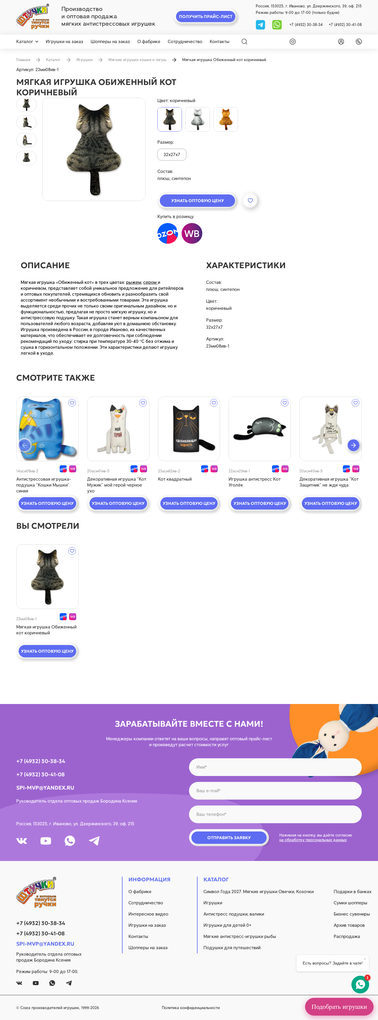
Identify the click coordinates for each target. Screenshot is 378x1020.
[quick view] (47, 429)
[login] (340, 42)
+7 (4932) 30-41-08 (345, 24)
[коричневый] (169, 119)
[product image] (94, 149)
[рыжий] (226, 119)
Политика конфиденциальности (191, 1008)
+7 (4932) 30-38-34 (306, 24)
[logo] (32, 16)
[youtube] (45, 841)
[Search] (244, 42)
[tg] (261, 24)
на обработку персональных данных (313, 840)
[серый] (197, 119)
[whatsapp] (277, 24)
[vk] (21, 841)
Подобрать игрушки (339, 1006)
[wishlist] (291, 42)
